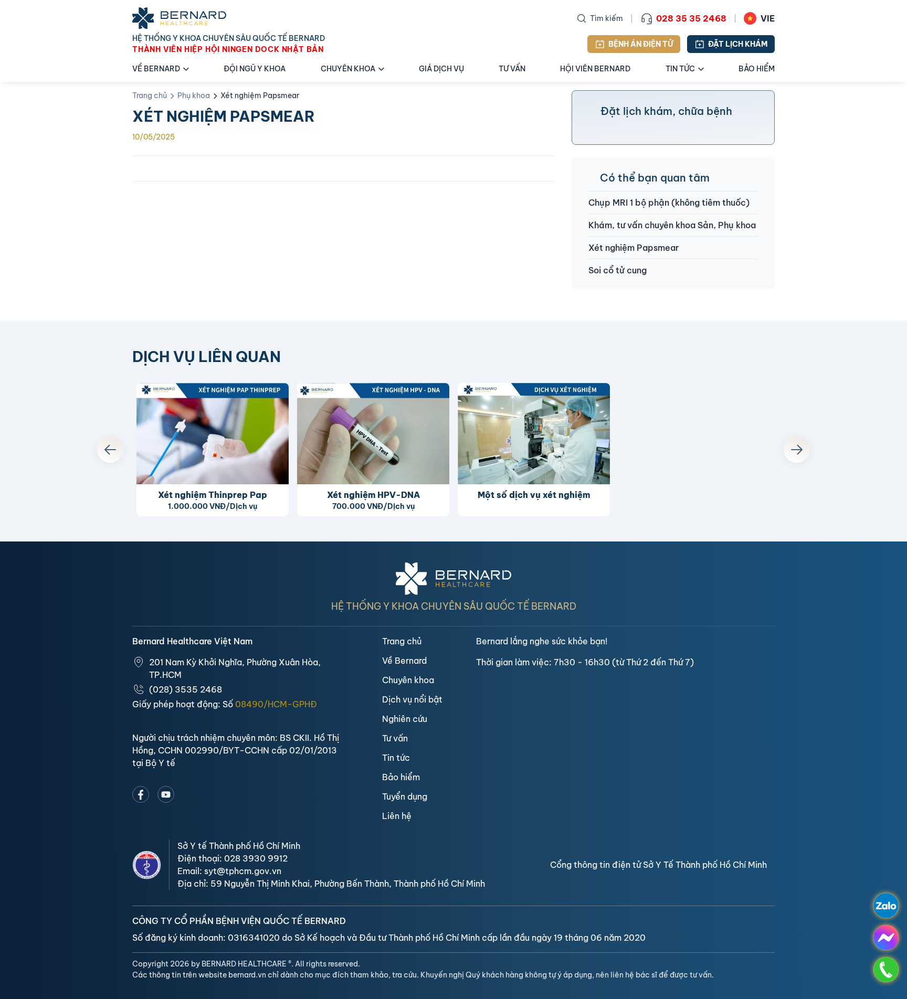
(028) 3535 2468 (185, 689)
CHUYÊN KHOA (348, 68)
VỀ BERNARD (156, 68)
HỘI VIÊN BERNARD (595, 68)
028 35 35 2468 (691, 18)
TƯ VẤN (512, 68)
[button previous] (110, 450)
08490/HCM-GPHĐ (276, 704)
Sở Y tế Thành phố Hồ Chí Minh (238, 846)
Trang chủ (149, 95)
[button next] (797, 450)
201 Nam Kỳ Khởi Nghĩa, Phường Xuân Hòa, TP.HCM (235, 668)
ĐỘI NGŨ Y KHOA (255, 68)
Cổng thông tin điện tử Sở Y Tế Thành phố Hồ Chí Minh (658, 864)
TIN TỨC (680, 68)
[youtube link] (165, 794)
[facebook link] (140, 794)
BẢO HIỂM (757, 68)
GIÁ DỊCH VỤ (441, 68)
